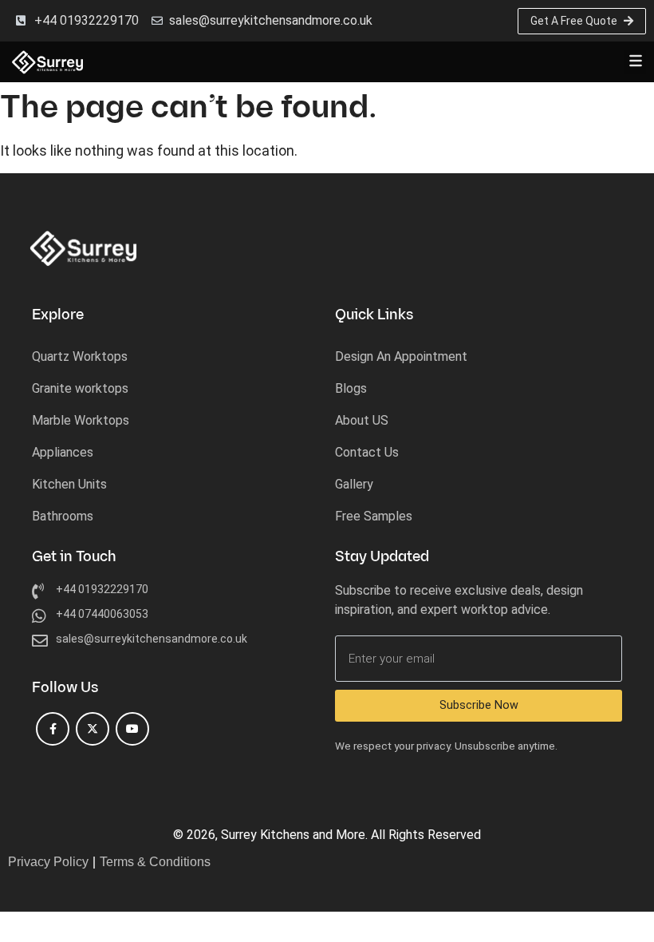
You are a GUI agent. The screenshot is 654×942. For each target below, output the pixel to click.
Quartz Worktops (80, 356)
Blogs (351, 388)
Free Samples (373, 516)
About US (361, 420)
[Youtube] (132, 729)
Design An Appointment (401, 356)
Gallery (354, 484)
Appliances (62, 452)
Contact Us (367, 452)
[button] (635, 62)
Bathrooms (62, 516)
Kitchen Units (69, 484)
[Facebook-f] (52, 729)
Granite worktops (80, 388)
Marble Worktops (80, 420)
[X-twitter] (92, 729)
